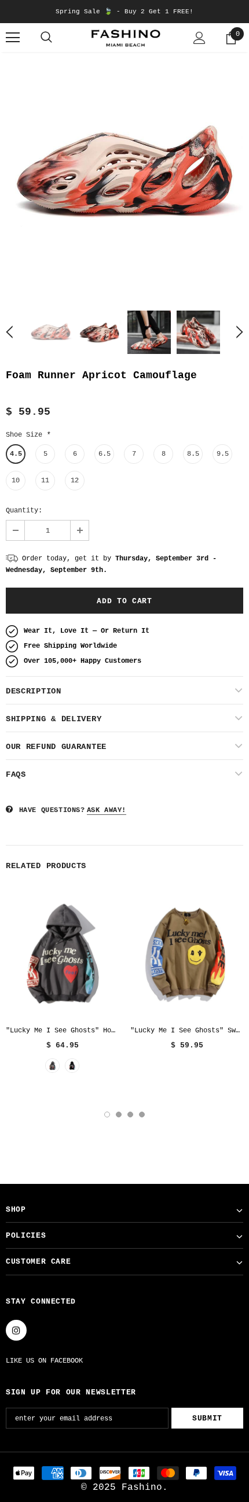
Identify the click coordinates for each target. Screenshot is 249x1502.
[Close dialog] (224, 1262)
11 (45, 481)
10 (16, 481)
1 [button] (107, 1114)
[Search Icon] (46, 37)
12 (75, 481)
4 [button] (142, 1114)
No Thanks (124, 1459)
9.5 (223, 454)
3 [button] (130, 1114)
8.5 (193, 454)
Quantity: (24, 511)
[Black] (72, 1065)
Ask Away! (106, 810)
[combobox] (38, 1323)
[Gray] (52, 1065)
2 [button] (119, 1114)
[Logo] (124, 38)
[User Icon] (199, 38)
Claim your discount (124, 1426)
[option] (124, 174)
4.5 (16, 454)
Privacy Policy (166, 1399)
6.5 (104, 454)
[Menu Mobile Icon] (13, 38)
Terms (207, 1399)
